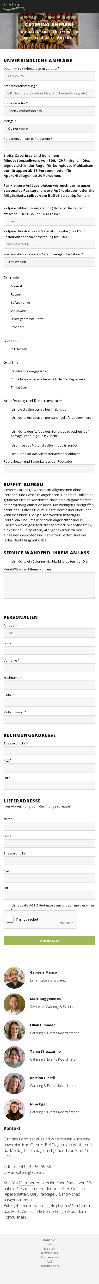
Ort (6, 888)
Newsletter (49, 1253)
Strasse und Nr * (16, 743)
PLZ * (7, 760)
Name (8, 819)
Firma (8, 643)
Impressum (49, 1257)
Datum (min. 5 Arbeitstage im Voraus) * (31, 68)
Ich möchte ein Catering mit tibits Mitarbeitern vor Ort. (49, 561)
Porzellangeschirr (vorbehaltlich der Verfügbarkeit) (48, 379)
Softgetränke (20, 302)
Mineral (16, 286)
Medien (49, 1249)
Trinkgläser (19, 387)
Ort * (7, 778)
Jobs (49, 1244)
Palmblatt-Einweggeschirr (29, 371)
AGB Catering (39, 905)
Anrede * (10, 625)
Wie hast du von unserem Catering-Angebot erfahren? (43, 254)
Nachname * (13, 677)
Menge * (10, 121)
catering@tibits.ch (31, 1172)
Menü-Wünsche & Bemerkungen (27, 569)
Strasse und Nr (14, 853)
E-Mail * (9, 695)
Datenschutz (49, 1266)
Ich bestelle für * (16, 103)
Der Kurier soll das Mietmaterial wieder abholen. (46, 454)
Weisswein (19, 310)
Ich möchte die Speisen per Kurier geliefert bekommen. (51, 417)
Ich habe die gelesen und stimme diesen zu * (52, 905)
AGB (50, 1262)
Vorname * (11, 660)
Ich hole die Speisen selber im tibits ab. (39, 409)
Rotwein (17, 294)
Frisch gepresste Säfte (27, 319)
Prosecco (17, 327)
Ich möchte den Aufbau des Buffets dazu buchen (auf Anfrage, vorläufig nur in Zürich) (50, 431)
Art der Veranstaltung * (20, 86)
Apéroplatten (66, 190)
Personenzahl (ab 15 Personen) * (28, 138)
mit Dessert (19, 349)
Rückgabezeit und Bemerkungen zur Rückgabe (38, 461)
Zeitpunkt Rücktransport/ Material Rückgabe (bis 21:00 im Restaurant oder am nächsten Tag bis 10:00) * (45, 234)
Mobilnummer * (15, 712)
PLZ (6, 870)
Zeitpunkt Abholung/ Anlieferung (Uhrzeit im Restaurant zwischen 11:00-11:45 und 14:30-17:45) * (44, 211)
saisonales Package (21, 190)
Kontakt (49, 1240)
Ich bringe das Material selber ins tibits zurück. (44, 445)
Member (27, 1182)
